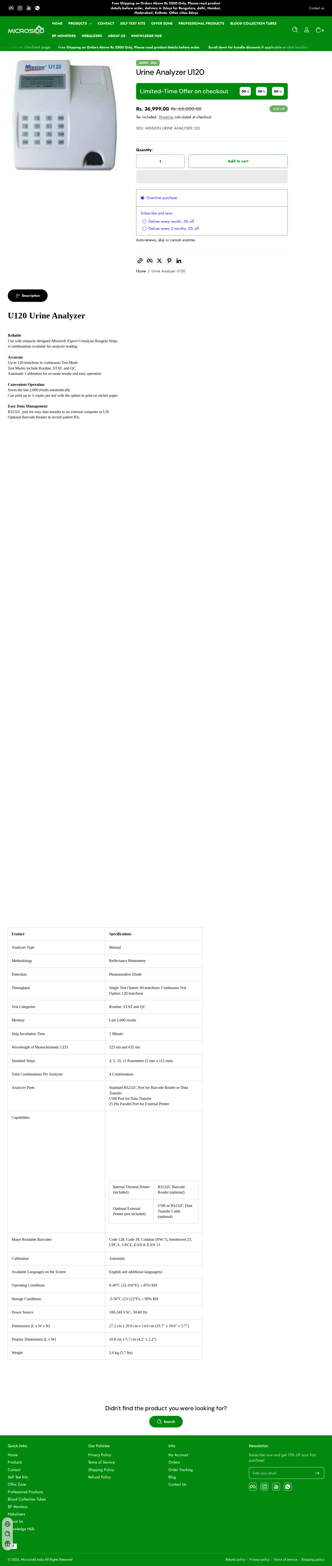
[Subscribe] (317, 1473)
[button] (295, 29)
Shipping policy (312, 1559)
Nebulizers (16, 1514)
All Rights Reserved (58, 1559)
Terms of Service (101, 1462)
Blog (172, 1477)
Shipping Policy (101, 1470)
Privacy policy (259, 1559)
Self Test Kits (18, 1477)
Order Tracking (180, 1470)
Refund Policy (99, 1477)
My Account (178, 1455)
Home (141, 271)
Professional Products (25, 1492)
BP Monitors (17, 1507)
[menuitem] (45, 1455)
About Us (15, 1521)
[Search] (295, 30)
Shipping (166, 117)
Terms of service (285, 1559)
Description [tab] (31, 295)
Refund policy (235, 1559)
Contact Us (177, 1484)
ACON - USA (148, 62)
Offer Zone (17, 1484)
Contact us (316, 8)
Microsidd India (32, 1559)
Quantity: (144, 150)
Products (77, 23)
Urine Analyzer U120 (168, 271)
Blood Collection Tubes (27, 1499)
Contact (14, 1470)
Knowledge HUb (21, 1529)
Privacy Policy (99, 1455)
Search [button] (169, 1421)
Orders (174, 1462)
